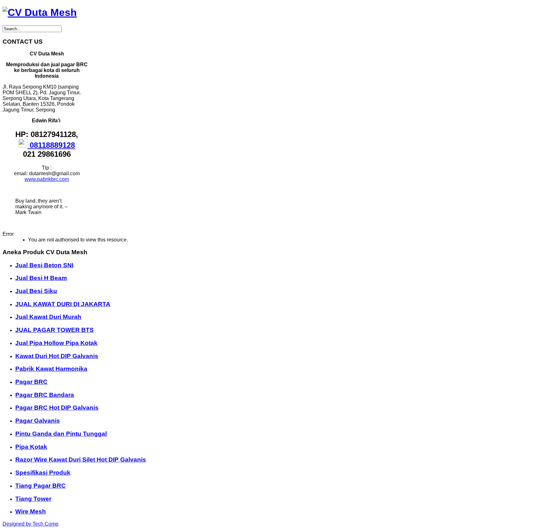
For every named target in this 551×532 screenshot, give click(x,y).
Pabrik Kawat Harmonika (51, 368)
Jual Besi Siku (36, 291)
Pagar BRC (31, 381)
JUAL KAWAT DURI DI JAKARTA (62, 304)
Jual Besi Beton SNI (44, 265)
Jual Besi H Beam (41, 278)
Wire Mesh (30, 511)
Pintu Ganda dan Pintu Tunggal (61, 433)
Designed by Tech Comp (30, 524)
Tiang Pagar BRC (40, 485)
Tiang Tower (33, 498)
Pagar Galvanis (37, 420)
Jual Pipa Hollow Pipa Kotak (56, 343)
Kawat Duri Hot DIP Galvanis (56, 356)
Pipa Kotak (31, 446)
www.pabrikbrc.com (47, 179)
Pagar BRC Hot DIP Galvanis (57, 407)
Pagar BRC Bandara (44, 395)
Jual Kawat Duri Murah (48, 316)
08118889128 (51, 145)
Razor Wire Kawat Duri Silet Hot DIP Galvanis (80, 459)
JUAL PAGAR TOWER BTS (54, 330)
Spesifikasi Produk (42, 472)
